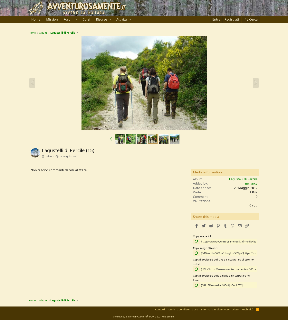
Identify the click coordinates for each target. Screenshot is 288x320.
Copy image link (202, 236)
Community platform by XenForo (144, 316)
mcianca (49, 156)
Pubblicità (247, 309)
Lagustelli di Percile (243, 179)
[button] (77, 19)
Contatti (160, 309)
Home (35, 19)
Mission (52, 19)
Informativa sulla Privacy (215, 309)
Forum (68, 19)
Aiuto (235, 309)
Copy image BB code (205, 248)
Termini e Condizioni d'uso (183, 309)
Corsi (86, 19)
